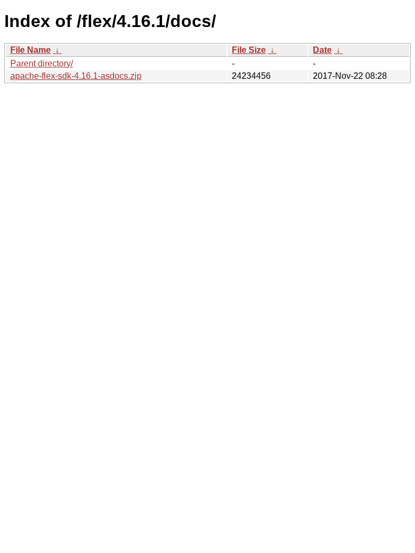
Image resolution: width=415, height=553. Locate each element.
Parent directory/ (41, 63)
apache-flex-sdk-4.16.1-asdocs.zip (76, 75)
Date (322, 50)
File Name (30, 50)
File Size (249, 50)
